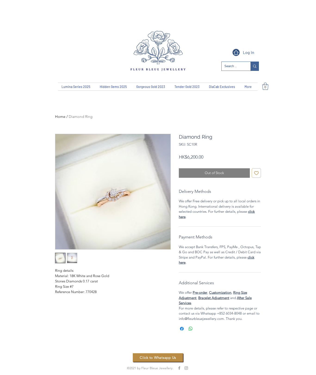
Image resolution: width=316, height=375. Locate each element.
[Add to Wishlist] (256, 173)
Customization (220, 292)
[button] (265, 86)
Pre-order (200, 292)
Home (60, 116)
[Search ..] (255, 66)
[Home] (236, 52)
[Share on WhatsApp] (190, 328)
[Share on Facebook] (182, 328)
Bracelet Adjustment (213, 298)
